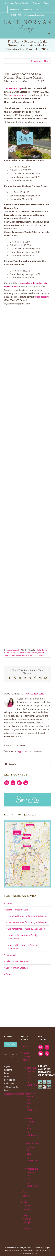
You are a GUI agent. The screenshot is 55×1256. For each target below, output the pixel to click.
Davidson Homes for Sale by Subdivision (27, 922)
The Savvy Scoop (13, 88)
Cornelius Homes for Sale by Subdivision (27, 915)
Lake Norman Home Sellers (26, 652)
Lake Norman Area (17, 95)
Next (46, 60)
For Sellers (11, 954)
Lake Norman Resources (17, 961)
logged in (21, 751)
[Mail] (13, 782)
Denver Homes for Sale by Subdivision (26, 928)
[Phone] (25, 782)
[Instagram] (6, 782)
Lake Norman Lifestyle (17, 967)
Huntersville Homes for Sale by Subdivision (29, 1152)
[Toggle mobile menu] (49, 34)
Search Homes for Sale (17, 909)
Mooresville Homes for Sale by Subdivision (29, 1177)
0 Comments (40, 655)
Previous (37, 60)
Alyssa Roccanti (41, 296)
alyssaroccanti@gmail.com (34, 15)
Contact (9, 974)
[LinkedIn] (19, 782)
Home (9, 903)
